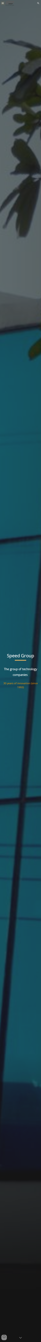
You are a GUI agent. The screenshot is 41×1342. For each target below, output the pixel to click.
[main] (20, 671)
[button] (2, 3)
